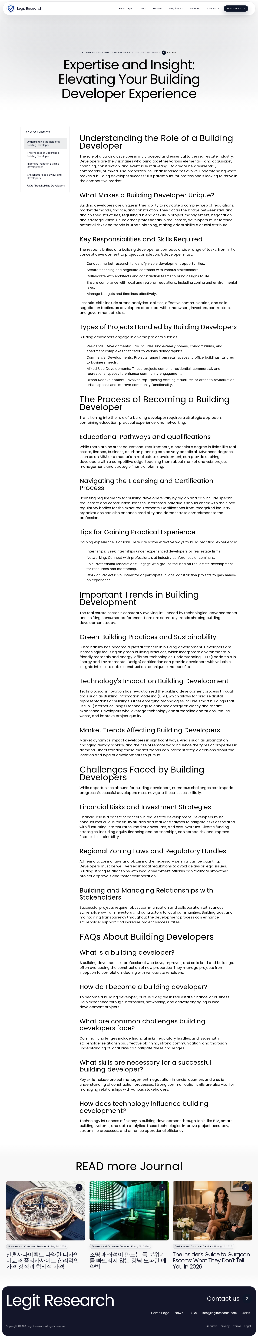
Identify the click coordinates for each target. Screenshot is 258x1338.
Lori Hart (171, 52)
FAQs (193, 1313)
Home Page (160, 1313)
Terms (237, 1326)
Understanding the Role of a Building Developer (43, 143)
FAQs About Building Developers (46, 185)
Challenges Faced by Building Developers (44, 176)
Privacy (225, 1326)
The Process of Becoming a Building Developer (43, 154)
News (179, 1313)
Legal (247, 1326)
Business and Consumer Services (106, 52)
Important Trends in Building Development (43, 165)
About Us (211, 1326)
